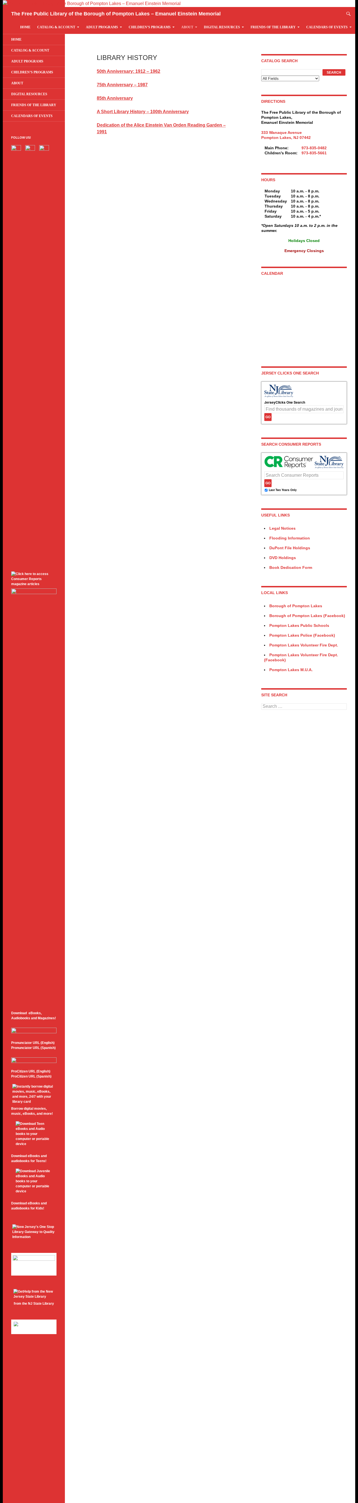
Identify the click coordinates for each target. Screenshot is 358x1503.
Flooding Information (289, 538)
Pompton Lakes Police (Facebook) (302, 635)
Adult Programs (102, 27)
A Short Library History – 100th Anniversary (143, 111)
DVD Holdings (282, 557)
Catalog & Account (56, 27)
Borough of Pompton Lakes (295, 606)
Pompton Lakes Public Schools (299, 625)
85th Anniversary (115, 98)
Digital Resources (222, 27)
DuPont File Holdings (289, 548)
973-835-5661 (314, 153)
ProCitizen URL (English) (30, 1071)
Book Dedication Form (290, 567)
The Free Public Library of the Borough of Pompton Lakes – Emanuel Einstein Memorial (116, 14)
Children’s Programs (150, 27)
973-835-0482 (314, 148)
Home (25, 27)
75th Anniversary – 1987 (122, 84)
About (187, 27)
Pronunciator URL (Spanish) (33, 1048)
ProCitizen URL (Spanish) (31, 1076)
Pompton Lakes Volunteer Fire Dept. (303, 645)
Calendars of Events (327, 27)
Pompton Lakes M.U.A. (291, 669)
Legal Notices (282, 528)
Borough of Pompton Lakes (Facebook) (307, 615)
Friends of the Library (273, 27)
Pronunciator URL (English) (33, 1043)
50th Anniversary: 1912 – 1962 (128, 71)
